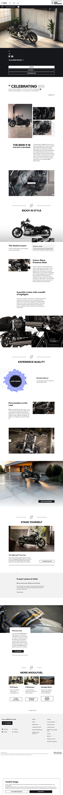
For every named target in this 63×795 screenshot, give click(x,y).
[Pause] (61, 137)
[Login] (18, 2)
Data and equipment (10, 6)
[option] (34, 240)
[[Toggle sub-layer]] (18, 7)
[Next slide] (29, 265)
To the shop (18, 651)
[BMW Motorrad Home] (56, 3)
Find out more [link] (20, 592)
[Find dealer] (14, 2)
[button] (4, 3)
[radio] (48, 380)
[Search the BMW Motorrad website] (10, 2)
